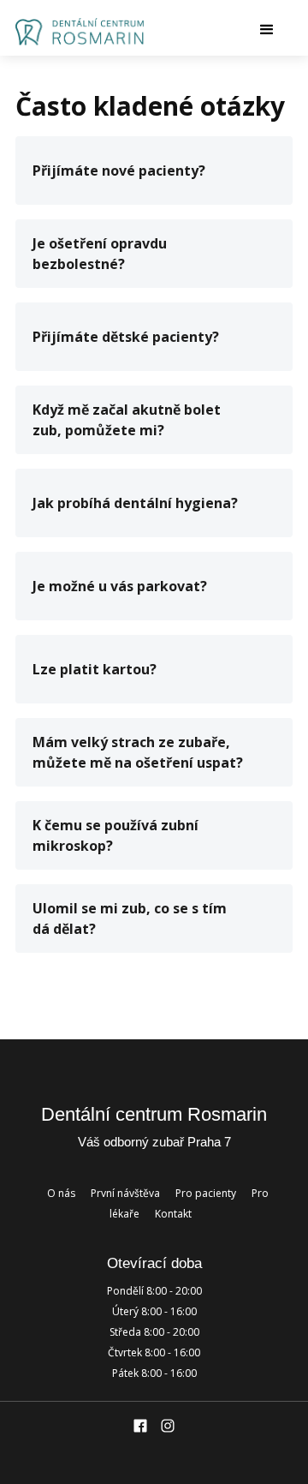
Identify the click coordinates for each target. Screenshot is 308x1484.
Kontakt (173, 1213)
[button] (226, 30)
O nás (61, 1193)
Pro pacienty (205, 1193)
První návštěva (125, 1193)
